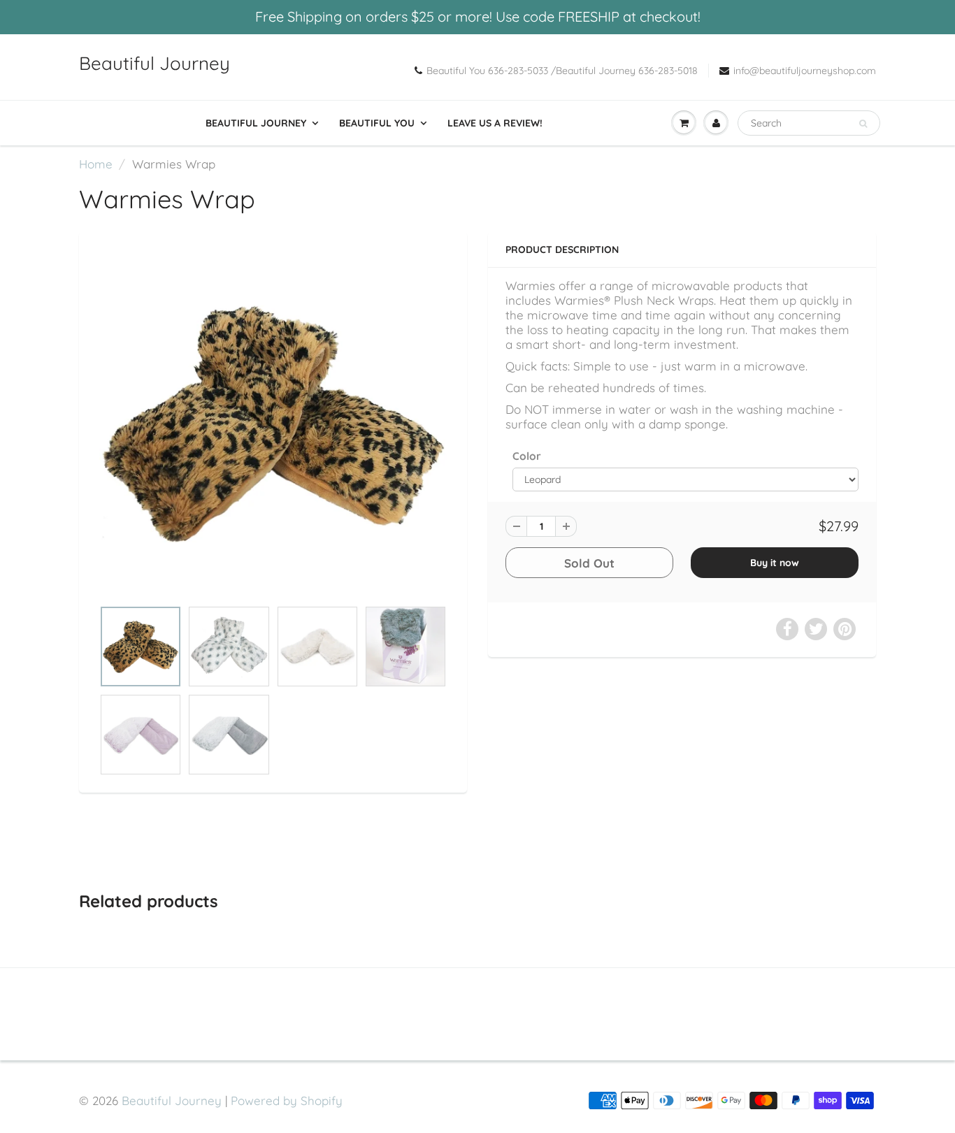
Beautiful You (377, 123)
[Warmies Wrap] (273, 422)
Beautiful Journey (154, 63)
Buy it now (774, 562)
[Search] (863, 124)
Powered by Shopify (287, 1100)
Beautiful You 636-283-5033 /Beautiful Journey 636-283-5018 (562, 70)
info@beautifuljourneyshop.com (804, 70)
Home (96, 164)
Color (526, 456)
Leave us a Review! (495, 123)
